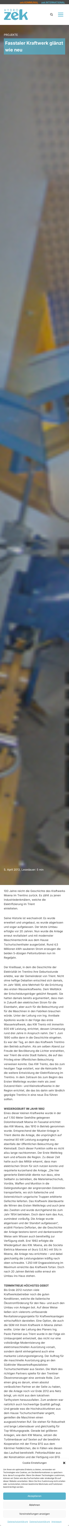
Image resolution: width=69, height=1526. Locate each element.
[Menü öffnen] (60, 14)
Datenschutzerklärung (18, 1521)
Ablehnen (34, 1504)
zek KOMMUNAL (29, 2)
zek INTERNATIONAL (53, 2)
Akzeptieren (34, 1496)
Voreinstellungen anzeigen (34, 1513)
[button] (64, 1463)
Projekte (11, 34)
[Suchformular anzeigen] (51, 14)
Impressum (57, 1521)
